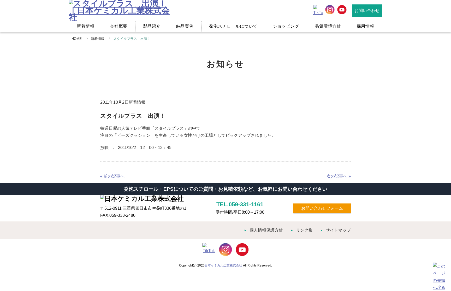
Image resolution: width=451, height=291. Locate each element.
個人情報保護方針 (266, 230)
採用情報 (365, 26)
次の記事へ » (339, 176)
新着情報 (85, 26)
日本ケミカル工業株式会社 (223, 265)
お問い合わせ (366, 10)
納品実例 (185, 26)
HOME (77, 39)
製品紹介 (152, 26)
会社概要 (118, 26)
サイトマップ (338, 230)
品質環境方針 (328, 26)
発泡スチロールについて (233, 26)
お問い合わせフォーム (322, 208)
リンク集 (304, 230)
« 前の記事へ (112, 176)
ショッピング (286, 26)
